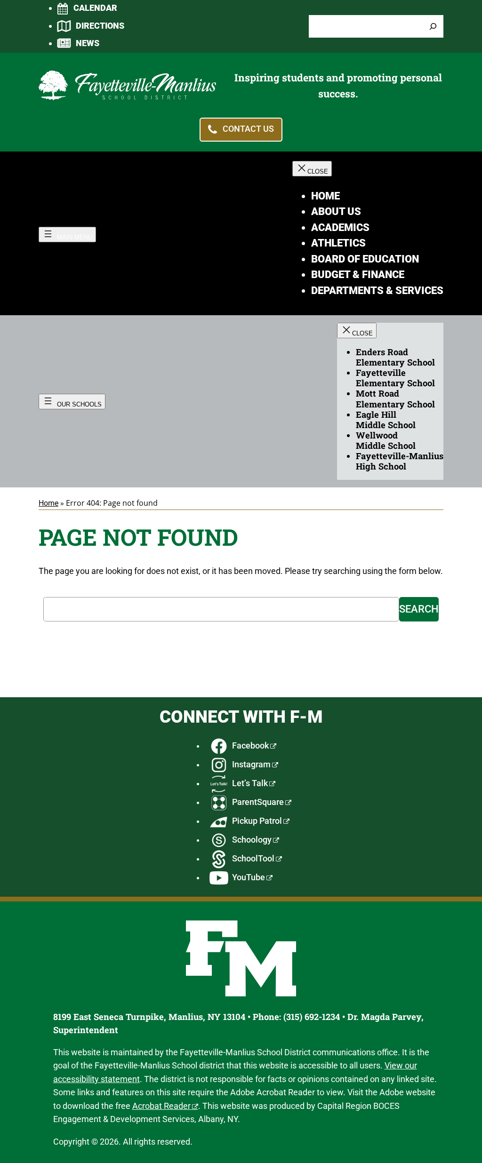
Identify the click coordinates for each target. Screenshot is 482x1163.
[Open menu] (67, 234)
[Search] (433, 26)
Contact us (248, 129)
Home (48, 503)
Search (419, 609)
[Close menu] (312, 168)
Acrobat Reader (161, 1106)
